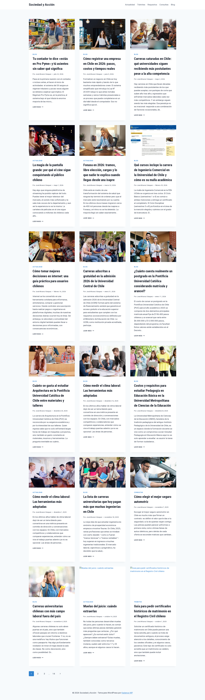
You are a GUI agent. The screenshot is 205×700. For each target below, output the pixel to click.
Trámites (141, 4)
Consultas (163, 4)
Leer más (38, 107)
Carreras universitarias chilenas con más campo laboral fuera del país (49, 611)
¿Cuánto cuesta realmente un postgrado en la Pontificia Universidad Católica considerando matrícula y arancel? (153, 281)
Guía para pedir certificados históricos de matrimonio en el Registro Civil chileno (152, 611)
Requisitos (152, 4)
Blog (173, 4)
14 (54, 674)
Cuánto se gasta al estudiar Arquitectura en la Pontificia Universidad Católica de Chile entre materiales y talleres (51, 395)
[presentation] (52, 34)
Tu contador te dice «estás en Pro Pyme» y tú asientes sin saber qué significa (50, 64)
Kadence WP (127, 693)
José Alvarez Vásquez (43, 74)
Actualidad (130, 4)
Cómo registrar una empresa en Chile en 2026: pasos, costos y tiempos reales (102, 64)
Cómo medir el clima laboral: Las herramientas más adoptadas (102, 391)
